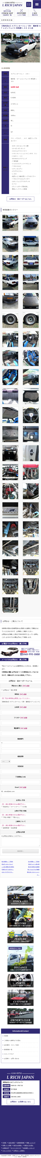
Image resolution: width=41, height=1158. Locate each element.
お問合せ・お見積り (19, 1150)
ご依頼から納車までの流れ (12, 1040)
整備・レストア (30, 1143)
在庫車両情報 (20, 1143)
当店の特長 (11, 1143)
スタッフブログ (9, 1054)
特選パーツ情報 (7, 1145)
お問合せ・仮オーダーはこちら (20, 199)
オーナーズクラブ (16, 1148)
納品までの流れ (28, 1145)
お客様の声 (6, 1148)
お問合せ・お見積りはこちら (20, 1102)
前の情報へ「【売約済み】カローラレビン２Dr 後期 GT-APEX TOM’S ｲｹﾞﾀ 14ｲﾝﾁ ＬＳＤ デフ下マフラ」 (8, 867)
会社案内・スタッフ (28, 1148)
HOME (6, 1036)
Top (39, 1156)
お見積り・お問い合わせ (11, 1058)
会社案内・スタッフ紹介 (11, 1045)
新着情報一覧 (8, 1049)
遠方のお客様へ (17, 1145)
